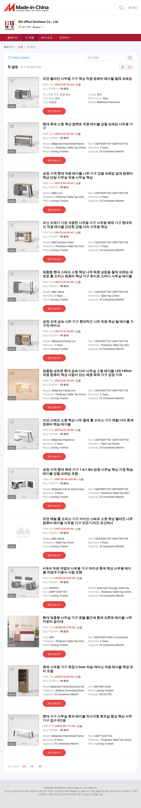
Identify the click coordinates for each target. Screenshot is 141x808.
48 (40, 766)
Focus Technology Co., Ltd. (74, 787)
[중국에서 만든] (27, 7)
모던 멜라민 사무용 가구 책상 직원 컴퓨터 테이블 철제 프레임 (87, 78)
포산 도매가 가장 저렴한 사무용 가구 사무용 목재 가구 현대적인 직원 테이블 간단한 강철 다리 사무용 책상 (87, 225)
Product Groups (19, 57)
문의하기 (64, 37)
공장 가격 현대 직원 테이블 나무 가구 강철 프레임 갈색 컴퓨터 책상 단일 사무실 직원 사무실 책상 (88, 175)
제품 (31, 37)
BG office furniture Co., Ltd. (39, 22)
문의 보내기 (54, 111)
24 (24, 766)
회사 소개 (46, 37)
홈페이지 (12, 37)
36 (32, 766)
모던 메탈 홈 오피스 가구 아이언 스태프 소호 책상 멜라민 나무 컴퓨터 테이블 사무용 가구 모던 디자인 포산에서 (88, 521)
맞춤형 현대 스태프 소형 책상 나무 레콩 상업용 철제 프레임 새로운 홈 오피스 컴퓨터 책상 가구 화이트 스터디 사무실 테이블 (88, 274)
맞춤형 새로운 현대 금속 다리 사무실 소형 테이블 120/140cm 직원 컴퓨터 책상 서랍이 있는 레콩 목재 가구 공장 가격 (87, 373)
